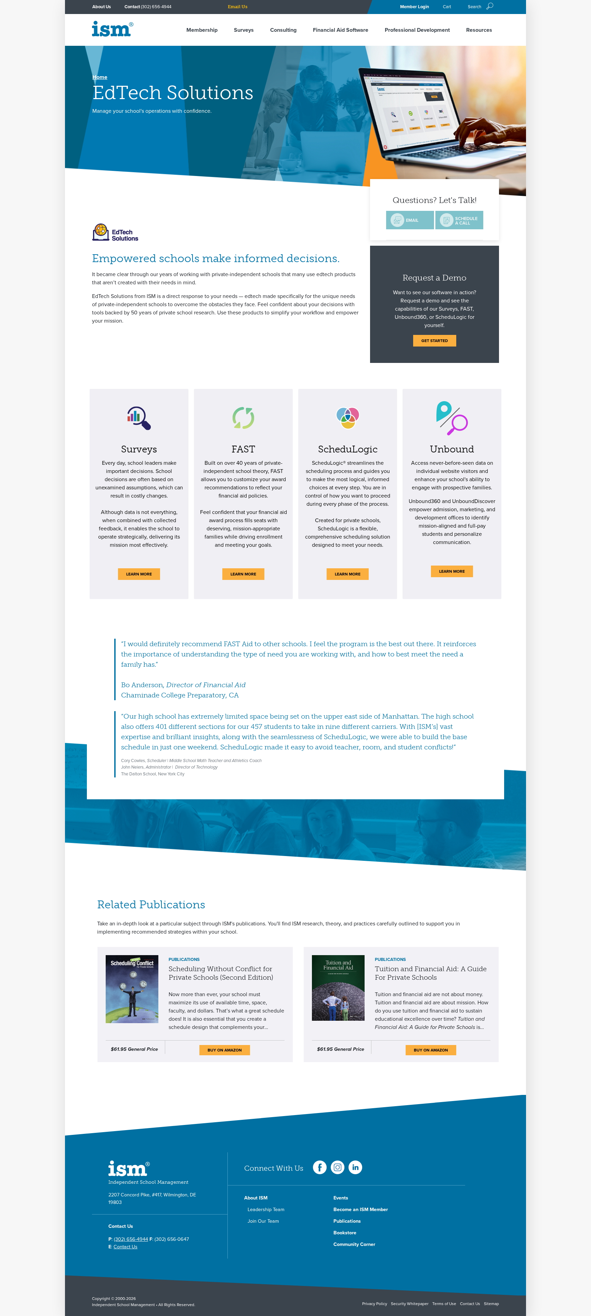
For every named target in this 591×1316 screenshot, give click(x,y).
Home (99, 77)
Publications (347, 1221)
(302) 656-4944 (156, 7)
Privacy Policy (374, 1303)
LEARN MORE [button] (139, 574)
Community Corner (354, 1244)
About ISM (255, 1198)
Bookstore (344, 1233)
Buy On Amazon (225, 1050)
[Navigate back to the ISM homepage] (112, 34)
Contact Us (125, 1247)
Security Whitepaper (410, 1303)
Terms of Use (444, 1303)
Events (340, 1198)
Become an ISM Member (360, 1209)
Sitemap (491, 1303)
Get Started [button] (434, 340)
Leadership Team (266, 1209)
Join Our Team (263, 1221)
